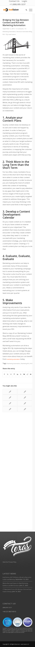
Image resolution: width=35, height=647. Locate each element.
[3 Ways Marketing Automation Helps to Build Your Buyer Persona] (10, 392)
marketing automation (13, 359)
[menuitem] (14, 1)
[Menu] (29, 10)
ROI (4, 34)
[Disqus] (17, 444)
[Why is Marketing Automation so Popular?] (25, 397)
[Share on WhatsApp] (11, 374)
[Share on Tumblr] (20, 374)
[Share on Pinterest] (14, 374)
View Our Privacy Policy (9, 562)
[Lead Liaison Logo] (14, 10)
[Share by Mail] (30, 374)
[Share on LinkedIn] (17, 374)
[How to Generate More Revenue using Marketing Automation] (25, 403)
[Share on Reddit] (27, 374)
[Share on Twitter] (7, 374)
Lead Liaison (12, 34)
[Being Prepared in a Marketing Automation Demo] (10, 409)
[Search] (25, 10)
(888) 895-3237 (7, 607)
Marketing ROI (25, 363)
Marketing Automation (9, 31)
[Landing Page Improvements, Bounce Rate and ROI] (25, 409)
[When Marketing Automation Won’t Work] (10, 397)
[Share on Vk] (24, 374)
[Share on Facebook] (4, 374)
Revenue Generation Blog (24, 31)
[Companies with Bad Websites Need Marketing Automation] (25, 392)
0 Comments (20, 29)
